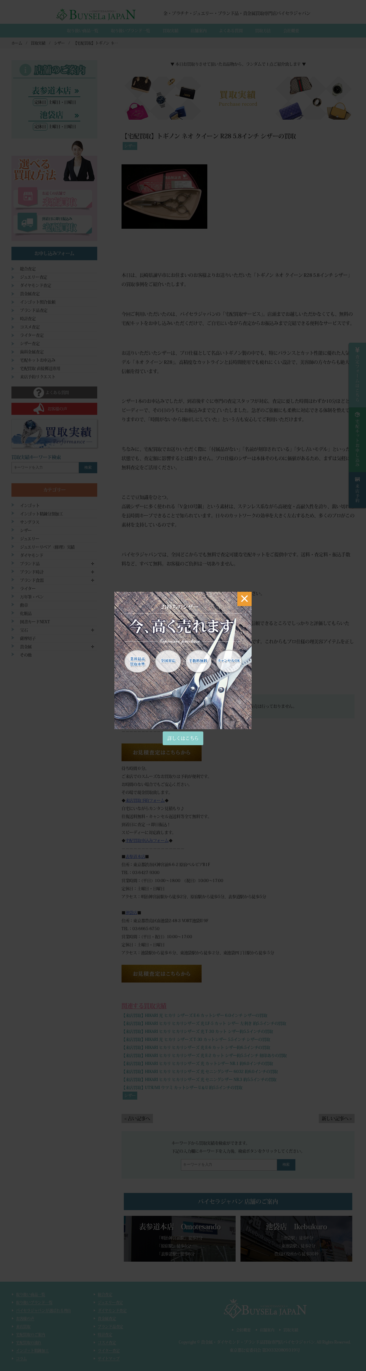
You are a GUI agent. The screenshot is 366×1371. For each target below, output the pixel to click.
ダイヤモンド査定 (35, 285)
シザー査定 (30, 344)
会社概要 (291, 31)
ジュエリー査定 (33, 277)
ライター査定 (31, 335)
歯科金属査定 (31, 352)
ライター (28, 589)
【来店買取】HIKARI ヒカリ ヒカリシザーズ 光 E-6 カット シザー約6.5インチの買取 (196, 1047)
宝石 (24, 630)
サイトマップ (109, 1358)
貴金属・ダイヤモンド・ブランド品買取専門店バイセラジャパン (258, 1342)
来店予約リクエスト (37, 377)
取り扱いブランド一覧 (130, 31)
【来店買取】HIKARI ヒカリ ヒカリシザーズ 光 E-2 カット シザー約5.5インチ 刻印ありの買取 (204, 1056)
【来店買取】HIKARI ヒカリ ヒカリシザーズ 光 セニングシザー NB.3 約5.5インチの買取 (199, 1080)
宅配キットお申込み (37, 360)
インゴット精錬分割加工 (41, 514)
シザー (130, 146)
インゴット (30, 506)
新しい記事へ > (337, 1118)
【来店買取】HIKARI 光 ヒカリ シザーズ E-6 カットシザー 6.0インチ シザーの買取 (194, 1015)
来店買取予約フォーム (145, 800)
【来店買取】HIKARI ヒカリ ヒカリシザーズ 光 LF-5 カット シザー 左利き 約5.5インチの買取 (204, 1023)
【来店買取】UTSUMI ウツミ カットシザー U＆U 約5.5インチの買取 (182, 1088)
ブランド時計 (31, 572)
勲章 (24, 605)
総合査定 (28, 269)
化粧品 (26, 613)
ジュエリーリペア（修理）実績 (47, 547)
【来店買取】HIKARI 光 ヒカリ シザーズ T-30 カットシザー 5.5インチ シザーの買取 (196, 1039)
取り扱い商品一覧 (82, 31)
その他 (26, 655)
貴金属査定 (30, 294)
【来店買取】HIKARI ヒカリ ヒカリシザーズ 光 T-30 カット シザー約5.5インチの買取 (197, 1031)
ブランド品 (30, 564)
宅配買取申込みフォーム (147, 841)
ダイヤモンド (31, 555)
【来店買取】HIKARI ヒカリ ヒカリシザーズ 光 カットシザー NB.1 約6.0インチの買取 (197, 1064)
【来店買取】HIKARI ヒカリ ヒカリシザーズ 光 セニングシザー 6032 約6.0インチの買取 (200, 1072)
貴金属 (26, 647)
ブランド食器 (31, 580)
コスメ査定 (30, 327)
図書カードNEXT (35, 622)
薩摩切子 (28, 638)
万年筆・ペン (31, 597)
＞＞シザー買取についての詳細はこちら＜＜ (166, 680)
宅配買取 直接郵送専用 (40, 368)
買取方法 (263, 31)
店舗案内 (198, 31)
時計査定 (28, 319)
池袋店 (131, 913)
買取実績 (170, 31)
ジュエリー (29, 539)
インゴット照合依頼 (37, 302)
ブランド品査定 (33, 310)
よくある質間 (230, 31)
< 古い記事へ (137, 1118)
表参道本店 (135, 857)
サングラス (29, 522)
